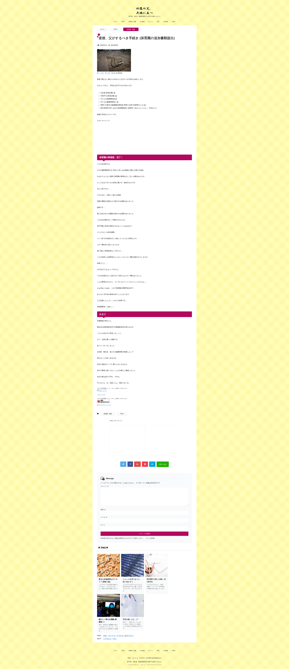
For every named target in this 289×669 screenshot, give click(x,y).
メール (103, 517)
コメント (104, 486)
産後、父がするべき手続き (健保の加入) (118, 636)
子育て (123, 21)
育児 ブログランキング (104, 405)
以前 (98, 300)
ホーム (116, 21)
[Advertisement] (114, 136)
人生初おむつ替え (110, 639)
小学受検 (165, 21)
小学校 (173, 21)
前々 (98, 73)
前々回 (107, 73)
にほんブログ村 (101, 394)
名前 (103, 509)
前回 (112, 73)
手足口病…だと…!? (130, 619)
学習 (158, 21)
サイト (102, 525)
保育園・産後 (132, 21)
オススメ (150, 21)
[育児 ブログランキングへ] (144, 401)
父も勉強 (142, 21)
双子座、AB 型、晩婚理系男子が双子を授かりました (144, 662)
